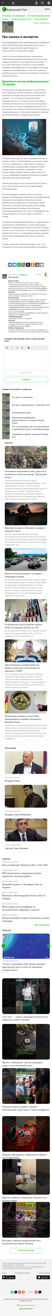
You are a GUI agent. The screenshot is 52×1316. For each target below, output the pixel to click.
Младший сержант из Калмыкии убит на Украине (22, 886)
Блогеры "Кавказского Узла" (21, 19)
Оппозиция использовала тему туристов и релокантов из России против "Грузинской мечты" (26, 474)
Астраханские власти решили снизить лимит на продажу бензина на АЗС (23, 626)
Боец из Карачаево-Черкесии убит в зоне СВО (24, 864)
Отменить (26, 380)
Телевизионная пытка (21, 412)
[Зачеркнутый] (22, 348)
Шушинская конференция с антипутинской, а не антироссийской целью (28, 420)
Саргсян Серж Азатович (16, 848)
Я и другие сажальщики (22, 397)
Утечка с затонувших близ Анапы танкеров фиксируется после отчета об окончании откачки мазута (24, 966)
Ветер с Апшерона (41, 19)
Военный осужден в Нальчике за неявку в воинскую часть (25, 529)
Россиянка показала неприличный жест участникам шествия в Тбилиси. (21, 1242)
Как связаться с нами (22, 1273)
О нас (4, 1273)
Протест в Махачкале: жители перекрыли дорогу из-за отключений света (22, 1064)
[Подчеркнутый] (17, 348)
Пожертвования (44, 1273)
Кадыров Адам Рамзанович (18, 814)
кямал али (23, 275)
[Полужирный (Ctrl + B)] (6, 348)
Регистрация (26, 373)
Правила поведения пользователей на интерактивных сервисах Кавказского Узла (26, 1300)
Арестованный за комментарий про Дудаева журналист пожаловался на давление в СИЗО (22, 667)
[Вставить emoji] (28, 348)
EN (8, 2)
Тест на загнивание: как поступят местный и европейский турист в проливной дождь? (30, 427)
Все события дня (42, 925)
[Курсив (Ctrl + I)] (12, 348)
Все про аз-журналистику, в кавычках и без (31, 404)
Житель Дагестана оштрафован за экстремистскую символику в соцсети (20, 908)
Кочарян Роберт (12, 780)
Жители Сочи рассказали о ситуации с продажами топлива (24, 575)
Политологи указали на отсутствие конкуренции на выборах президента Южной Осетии (23, 718)
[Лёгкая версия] (13, 3)
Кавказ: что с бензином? (15, 16)
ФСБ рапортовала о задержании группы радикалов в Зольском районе (21, 875)
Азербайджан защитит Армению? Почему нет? (30, 435)
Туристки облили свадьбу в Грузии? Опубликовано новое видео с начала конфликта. (25, 1108)
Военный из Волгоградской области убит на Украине (23, 897)
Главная (5, 19)
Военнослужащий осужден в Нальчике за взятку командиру (25, 919)
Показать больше (26, 1250)
